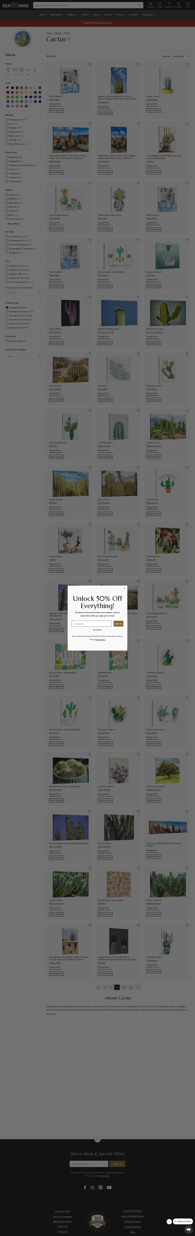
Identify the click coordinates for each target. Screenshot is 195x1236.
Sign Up (118, 623)
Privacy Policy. (100, 639)
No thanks (97, 630)
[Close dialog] (124, 588)
